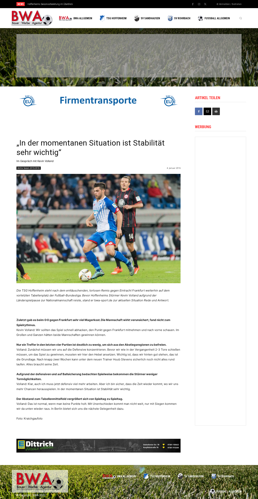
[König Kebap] (181, 66)
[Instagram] (199, 4)
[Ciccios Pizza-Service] (218, 66)
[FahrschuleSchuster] (181, 46)
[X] (205, 4)
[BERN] (109, 46)
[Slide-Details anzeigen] (98, 101)
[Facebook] (192, 4)
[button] (240, 18)
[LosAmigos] (145, 66)
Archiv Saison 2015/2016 (29, 168)
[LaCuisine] (36, 66)
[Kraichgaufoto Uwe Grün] (220, 403)
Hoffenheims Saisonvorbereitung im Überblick (50, 4)
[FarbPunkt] (72, 66)
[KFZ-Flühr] (72, 46)
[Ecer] (145, 46)
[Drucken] (216, 111)
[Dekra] (109, 66)
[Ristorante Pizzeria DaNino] (220, 308)
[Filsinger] (36, 46)
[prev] (135, 4)
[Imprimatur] (218, 46)
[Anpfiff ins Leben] (220, 276)
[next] (141, 4)
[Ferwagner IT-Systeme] (220, 181)
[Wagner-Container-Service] (220, 213)
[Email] (207, 111)
